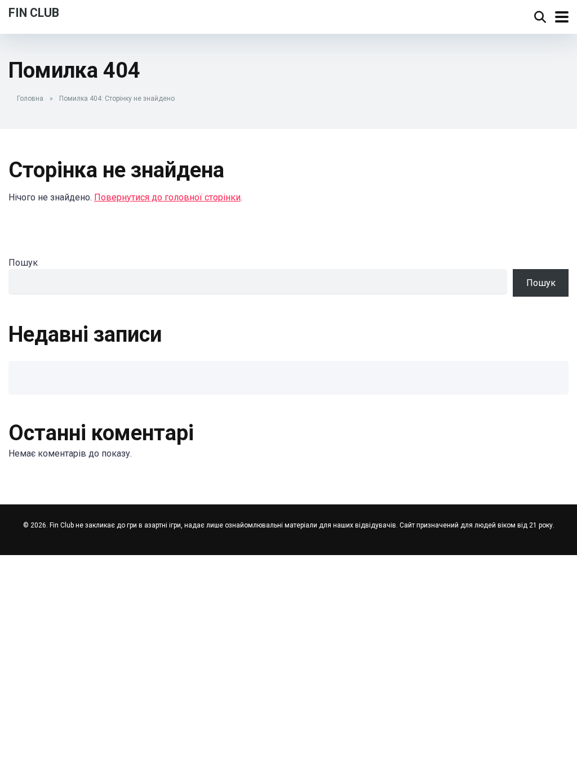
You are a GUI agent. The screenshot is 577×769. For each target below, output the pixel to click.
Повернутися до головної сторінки (167, 197)
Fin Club (33, 12)
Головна (30, 98)
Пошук (23, 262)
